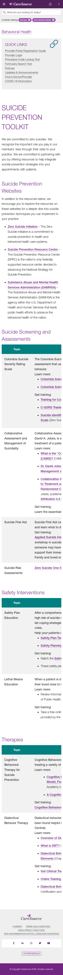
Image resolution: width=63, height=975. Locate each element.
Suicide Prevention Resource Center (33, 249)
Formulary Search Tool (18, 63)
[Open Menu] (4, 4)
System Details (31, 953)
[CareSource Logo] (20, 3)
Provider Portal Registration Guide (25, 50)
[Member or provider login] (59, 4)
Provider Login (13, 55)
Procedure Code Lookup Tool (22, 59)
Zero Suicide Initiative (22, 226)
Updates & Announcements (21, 72)
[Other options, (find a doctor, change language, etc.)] (50, 4)
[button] (25, 20)
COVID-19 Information (18, 81)
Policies (10, 68)
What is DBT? (50, 845)
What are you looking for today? (24, 12)
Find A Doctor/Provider (18, 76)
